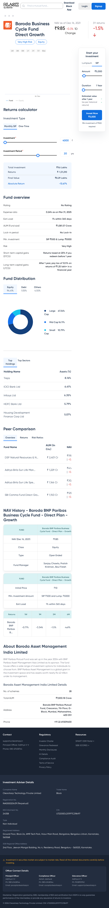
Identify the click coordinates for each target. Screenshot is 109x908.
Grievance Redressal (48, 745)
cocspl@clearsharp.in (53, 885)
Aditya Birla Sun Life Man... (20, 469)
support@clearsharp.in (13, 741)
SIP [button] (97, 63)
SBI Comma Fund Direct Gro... (22, 494)
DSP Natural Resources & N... (21, 457)
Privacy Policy (45, 767)
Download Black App (69, 6)
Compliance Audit (47, 758)
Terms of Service (46, 763)
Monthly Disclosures (48, 750)
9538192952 (80, 882)
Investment (9, 138)
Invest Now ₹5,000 (92, 115)
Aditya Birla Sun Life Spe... (20, 482)
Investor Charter (46, 741)
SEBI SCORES (82, 745)
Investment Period (12, 151)
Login (85, 6)
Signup (98, 6)
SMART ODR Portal (85, 741)
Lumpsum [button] (87, 63)
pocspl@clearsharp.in (20, 885)
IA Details (43, 754)
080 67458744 (14, 882)
